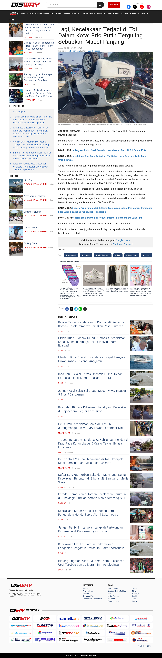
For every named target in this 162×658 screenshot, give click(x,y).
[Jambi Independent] (21, 626)
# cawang (86, 255)
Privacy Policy (88, 591)
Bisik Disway (113, 588)
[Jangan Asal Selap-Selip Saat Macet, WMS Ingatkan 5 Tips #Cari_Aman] (141, 395)
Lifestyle (119, 14)
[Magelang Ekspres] (141, 626)
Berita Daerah (64, 14)
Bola (52, 14)
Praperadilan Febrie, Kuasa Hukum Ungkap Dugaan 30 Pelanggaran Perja (38, 61)
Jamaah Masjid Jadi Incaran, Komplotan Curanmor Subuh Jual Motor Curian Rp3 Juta (39, 93)
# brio (117, 255)
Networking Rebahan (35, 196)
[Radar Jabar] (93, 633)
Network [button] (114, 4)
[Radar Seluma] (93, 640)
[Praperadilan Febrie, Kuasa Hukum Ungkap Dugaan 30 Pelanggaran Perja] (16, 64)
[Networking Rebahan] (16, 202)
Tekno (134, 14)
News (23, 14)
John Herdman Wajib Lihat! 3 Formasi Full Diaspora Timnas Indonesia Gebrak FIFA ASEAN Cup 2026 (31, 119)
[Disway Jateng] (117, 626)
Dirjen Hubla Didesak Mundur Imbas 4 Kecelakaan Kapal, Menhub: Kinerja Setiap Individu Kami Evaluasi (92, 342)
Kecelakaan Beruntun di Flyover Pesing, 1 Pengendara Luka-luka (107, 218)
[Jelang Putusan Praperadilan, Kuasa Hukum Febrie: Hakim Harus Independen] (16, 48)
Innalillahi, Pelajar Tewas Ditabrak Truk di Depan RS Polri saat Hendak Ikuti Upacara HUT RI (92, 376)
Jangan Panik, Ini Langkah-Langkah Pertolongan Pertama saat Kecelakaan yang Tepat (90, 529)
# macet (146, 255)
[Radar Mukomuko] (21, 640)
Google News (123, 240)
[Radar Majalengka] (45, 633)
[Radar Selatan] (141, 640)
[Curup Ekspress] (141, 633)
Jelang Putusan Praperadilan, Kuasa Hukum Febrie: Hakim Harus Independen (39, 46)
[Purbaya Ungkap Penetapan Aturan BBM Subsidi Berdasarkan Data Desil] (16, 80)
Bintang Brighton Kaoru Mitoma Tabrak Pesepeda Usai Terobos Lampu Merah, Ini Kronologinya (91, 563)
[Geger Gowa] (16, 233)
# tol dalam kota (103, 255)
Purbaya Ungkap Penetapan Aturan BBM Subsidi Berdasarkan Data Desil (38, 77)
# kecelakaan (131, 255)
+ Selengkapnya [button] (144, 646)
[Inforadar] (69, 626)
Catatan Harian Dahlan (39, 14)
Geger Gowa (30, 227)
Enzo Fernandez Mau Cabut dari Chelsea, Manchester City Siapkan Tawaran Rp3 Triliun (29, 166)
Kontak (85, 588)
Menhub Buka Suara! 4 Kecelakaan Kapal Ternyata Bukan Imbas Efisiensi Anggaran (91, 359)
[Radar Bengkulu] (45, 640)
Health (128, 14)
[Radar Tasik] (69, 618)
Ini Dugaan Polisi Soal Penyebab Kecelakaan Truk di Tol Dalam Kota (109, 150)
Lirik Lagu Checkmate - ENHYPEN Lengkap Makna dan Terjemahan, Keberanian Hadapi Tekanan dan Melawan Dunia (29, 132)
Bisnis (109, 14)
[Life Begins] (16, 186)
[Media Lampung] (93, 618)
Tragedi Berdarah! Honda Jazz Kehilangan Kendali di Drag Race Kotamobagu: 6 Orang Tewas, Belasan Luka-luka (93, 444)
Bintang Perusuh (32, 212)
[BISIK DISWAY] (14, 13)
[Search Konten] (100, 4)
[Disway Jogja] (69, 633)
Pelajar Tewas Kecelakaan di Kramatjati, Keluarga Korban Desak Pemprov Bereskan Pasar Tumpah (91, 324)
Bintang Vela (30, 243)
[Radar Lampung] (93, 626)
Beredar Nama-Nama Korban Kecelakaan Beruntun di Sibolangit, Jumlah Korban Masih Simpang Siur (92, 496)
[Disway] (21, 618)
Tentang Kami (88, 596)
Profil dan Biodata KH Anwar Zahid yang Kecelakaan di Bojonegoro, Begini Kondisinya (93, 409)
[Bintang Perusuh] (16, 217)
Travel (100, 14)
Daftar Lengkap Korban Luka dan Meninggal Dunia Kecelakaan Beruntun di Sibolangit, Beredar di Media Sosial (93, 479)
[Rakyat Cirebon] (141, 618)
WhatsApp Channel (123, 244)
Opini (11, 20)
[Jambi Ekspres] (45, 626)
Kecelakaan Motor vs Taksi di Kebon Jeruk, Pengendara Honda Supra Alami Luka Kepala (88, 513)
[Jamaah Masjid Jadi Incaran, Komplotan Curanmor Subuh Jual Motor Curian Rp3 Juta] (16, 96)
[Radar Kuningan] (21, 633)
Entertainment (89, 14)
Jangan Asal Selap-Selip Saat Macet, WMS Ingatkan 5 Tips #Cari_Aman (92, 393)
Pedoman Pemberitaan (92, 598)
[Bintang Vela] (16, 249)
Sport (143, 14)
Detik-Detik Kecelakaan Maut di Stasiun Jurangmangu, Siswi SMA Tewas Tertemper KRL (91, 426)
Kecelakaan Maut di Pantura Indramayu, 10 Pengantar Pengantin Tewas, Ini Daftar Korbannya (91, 546)
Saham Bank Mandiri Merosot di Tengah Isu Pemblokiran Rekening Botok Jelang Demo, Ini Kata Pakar (29, 144)
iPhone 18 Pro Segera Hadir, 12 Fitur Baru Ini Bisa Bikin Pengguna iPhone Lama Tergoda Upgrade (31, 155)
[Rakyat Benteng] (117, 640)
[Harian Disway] (45, 618)
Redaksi (86, 593)
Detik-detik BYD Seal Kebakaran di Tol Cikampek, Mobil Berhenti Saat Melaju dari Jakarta (90, 461)
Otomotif (75, 14)
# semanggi (71, 255)
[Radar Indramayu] (117, 618)
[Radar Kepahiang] (117, 633)
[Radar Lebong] (69, 640)
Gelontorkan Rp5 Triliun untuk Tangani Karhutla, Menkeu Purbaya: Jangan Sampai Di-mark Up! (39, 29)
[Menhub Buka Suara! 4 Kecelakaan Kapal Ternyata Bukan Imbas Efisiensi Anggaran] (141, 362)
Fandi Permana (73, 51)
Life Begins (17, 111)
